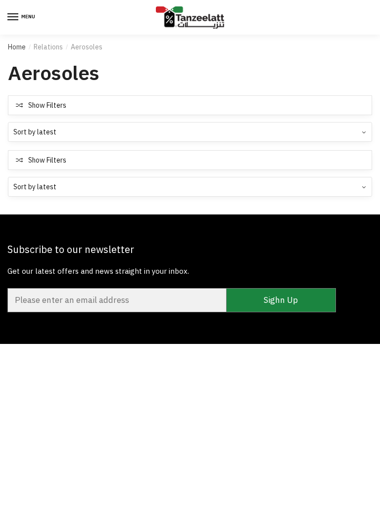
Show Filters (47, 105)
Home (17, 46)
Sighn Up (281, 300)
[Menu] (13, 17)
